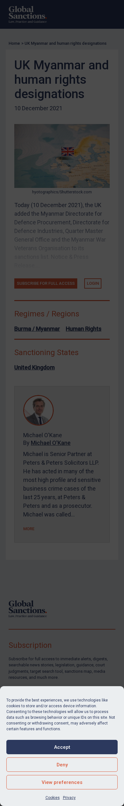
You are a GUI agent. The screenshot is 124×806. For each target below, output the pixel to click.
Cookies (52, 797)
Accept (62, 747)
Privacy (69, 797)
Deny (62, 765)
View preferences (62, 782)
